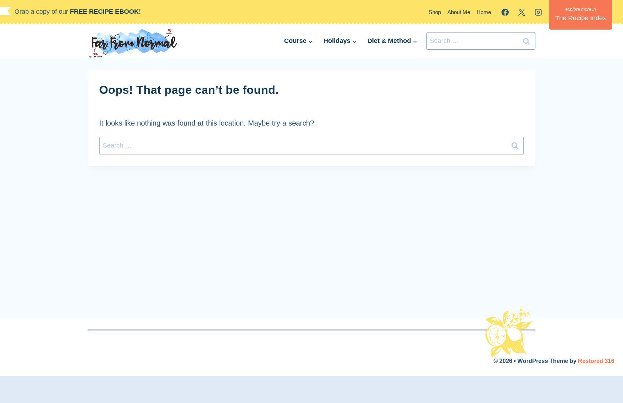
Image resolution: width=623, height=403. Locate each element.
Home (484, 12)
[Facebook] (505, 12)
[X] (521, 12)
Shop (435, 12)
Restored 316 (596, 361)
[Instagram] (538, 12)
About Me (458, 12)
